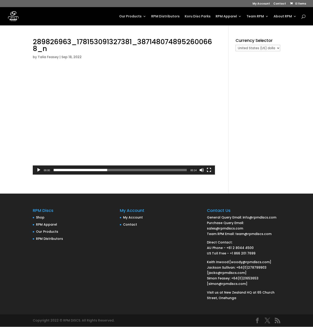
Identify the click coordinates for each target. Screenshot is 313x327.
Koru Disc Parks (198, 17)
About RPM (283, 17)
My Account (261, 3)
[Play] (38, 170)
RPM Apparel (226, 17)
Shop (40, 217)
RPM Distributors (165, 17)
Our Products (130, 17)
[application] (124, 123)
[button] (124, 123)
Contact (279, 3)
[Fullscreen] (209, 170)
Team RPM (255, 17)
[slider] (120, 170)
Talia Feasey (48, 57)
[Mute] (201, 170)
